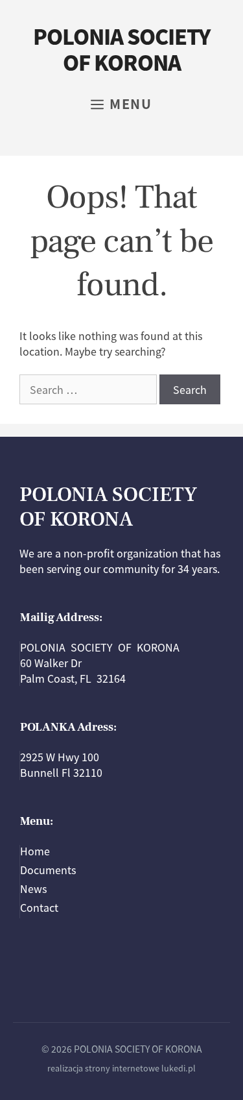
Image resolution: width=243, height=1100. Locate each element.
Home (35, 851)
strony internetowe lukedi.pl (140, 1068)
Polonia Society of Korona (121, 49)
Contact (39, 907)
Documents (48, 869)
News (33, 888)
